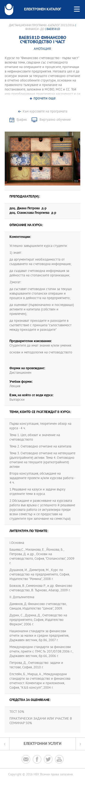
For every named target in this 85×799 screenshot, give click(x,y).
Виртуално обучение (55, 120)
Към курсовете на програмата (45, 111)
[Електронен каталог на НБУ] (9, 9)
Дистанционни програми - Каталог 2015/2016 (42, 25)
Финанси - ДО (34, 29)
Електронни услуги (42, 743)
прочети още (44, 98)
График (22, 120)
